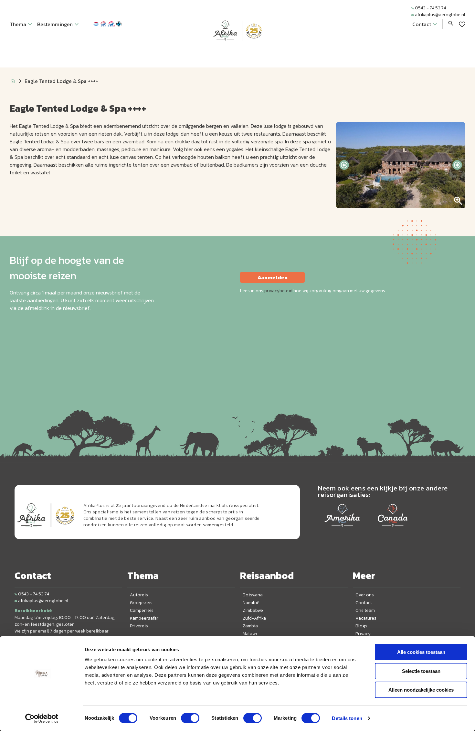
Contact (363, 602)
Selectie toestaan (421, 671)
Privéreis (139, 626)
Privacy (363, 633)
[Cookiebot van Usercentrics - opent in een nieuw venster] (42, 718)
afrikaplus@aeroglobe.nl (440, 14)
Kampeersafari (145, 618)
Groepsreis (141, 602)
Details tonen (347, 718)
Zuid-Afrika (254, 618)
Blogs (361, 626)
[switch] (190, 718)
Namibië (251, 602)
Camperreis (141, 610)
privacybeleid (278, 290)
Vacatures (365, 618)
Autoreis (139, 595)
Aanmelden (273, 277)
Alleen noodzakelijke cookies (421, 690)
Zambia (250, 626)
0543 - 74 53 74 (430, 8)
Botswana (253, 595)
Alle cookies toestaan (421, 652)
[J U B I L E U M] (237, 53)
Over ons (364, 595)
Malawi (250, 633)
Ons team (365, 610)
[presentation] (344, 165)
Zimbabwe (253, 610)
